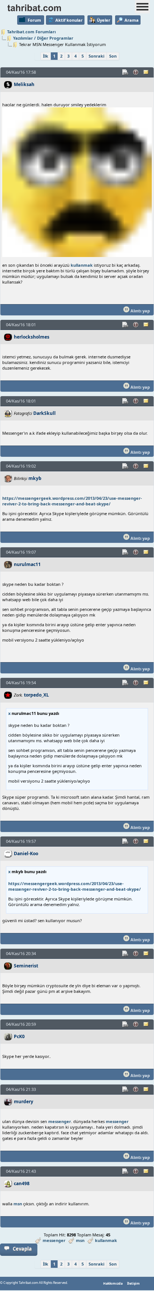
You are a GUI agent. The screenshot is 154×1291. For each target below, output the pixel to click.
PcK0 (19, 1036)
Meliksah (24, 84)
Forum (34, 20)
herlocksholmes (31, 337)
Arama (131, 20)
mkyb (34, 478)
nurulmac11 (27, 564)
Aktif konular (69, 20)
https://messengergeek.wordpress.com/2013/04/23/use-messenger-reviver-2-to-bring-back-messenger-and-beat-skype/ (72, 501)
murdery (23, 1101)
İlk (45, 56)
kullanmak (82, 265)
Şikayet (136, 72)
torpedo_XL (36, 695)
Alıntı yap (139, 310)
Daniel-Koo (26, 853)
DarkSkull (44, 413)
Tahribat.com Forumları (31, 31)
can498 (22, 1183)
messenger (59, 1121)
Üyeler (103, 20)
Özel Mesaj (146, 72)
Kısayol (125, 72)
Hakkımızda (113, 1283)
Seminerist (26, 966)
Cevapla (22, 1248)
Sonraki (96, 56)
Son (113, 56)
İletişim (133, 1283)
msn (17, 1203)
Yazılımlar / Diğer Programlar (43, 38)
